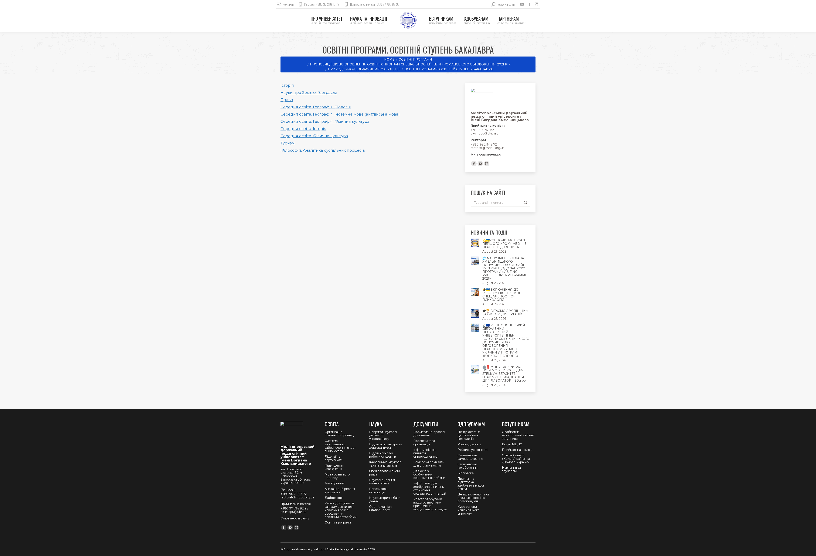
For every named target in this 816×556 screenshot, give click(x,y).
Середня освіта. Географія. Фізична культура (325, 121)
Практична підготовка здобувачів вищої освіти (471, 484)
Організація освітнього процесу (339, 433)
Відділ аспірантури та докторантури (385, 446)
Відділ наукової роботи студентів (382, 454)
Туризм (287, 143)
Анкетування (334, 483)
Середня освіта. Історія (303, 128)
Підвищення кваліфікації (334, 467)
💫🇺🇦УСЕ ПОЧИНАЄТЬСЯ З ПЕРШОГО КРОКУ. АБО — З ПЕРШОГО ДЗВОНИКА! (504, 244)
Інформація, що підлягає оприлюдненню (425, 453)
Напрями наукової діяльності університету (383, 435)
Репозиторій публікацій (378, 490)
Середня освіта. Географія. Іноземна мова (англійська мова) (340, 114)
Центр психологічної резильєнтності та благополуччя (473, 497)
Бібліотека (466, 473)
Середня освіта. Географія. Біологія (315, 107)
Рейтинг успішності (472, 450)
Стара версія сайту (294, 518)
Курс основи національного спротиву (468, 510)
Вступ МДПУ (512, 444)
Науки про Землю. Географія (308, 92)
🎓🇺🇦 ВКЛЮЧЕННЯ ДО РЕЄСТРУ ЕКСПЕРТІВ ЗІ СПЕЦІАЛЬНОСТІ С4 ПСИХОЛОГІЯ (501, 294)
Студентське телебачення (467, 466)
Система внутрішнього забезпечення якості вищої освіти (340, 446)
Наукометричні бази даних (384, 499)
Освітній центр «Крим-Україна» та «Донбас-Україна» (516, 458)
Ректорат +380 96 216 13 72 (321, 4)
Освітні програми (338, 522)
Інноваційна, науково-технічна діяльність (385, 463)
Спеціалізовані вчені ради (384, 472)
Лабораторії (334, 498)
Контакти (288, 4)
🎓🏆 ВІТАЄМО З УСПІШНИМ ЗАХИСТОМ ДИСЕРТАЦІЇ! (505, 312)
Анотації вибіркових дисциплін (340, 490)
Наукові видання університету (382, 481)
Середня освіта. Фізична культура (314, 136)
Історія (287, 85)
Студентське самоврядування (470, 457)
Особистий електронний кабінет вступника (518, 435)
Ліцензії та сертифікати (334, 458)
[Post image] (475, 243)
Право (286, 100)
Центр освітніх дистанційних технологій (469, 435)
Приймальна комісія (517, 450)
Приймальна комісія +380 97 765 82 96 (375, 4)
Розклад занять (469, 444)
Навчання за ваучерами (511, 469)
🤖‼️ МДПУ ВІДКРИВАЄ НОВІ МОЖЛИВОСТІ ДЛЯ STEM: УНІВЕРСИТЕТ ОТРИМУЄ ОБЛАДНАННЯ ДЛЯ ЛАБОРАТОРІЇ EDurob (504, 373)
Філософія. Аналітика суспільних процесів (322, 150)
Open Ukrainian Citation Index (380, 508)
